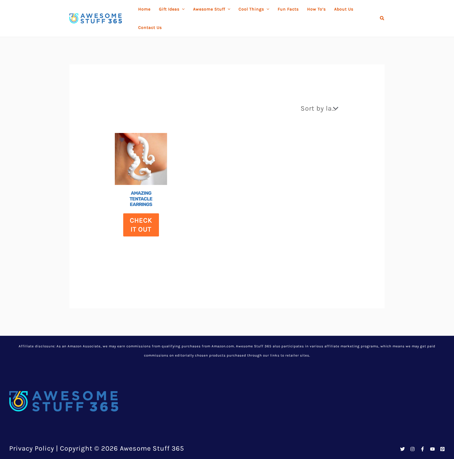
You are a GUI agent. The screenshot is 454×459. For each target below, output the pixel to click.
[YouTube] (432, 449)
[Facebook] (422, 449)
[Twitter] (402, 449)
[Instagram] (412, 449)
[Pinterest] (442, 449)
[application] (182, 9)
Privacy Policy (31, 448)
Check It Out (141, 224)
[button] (382, 18)
